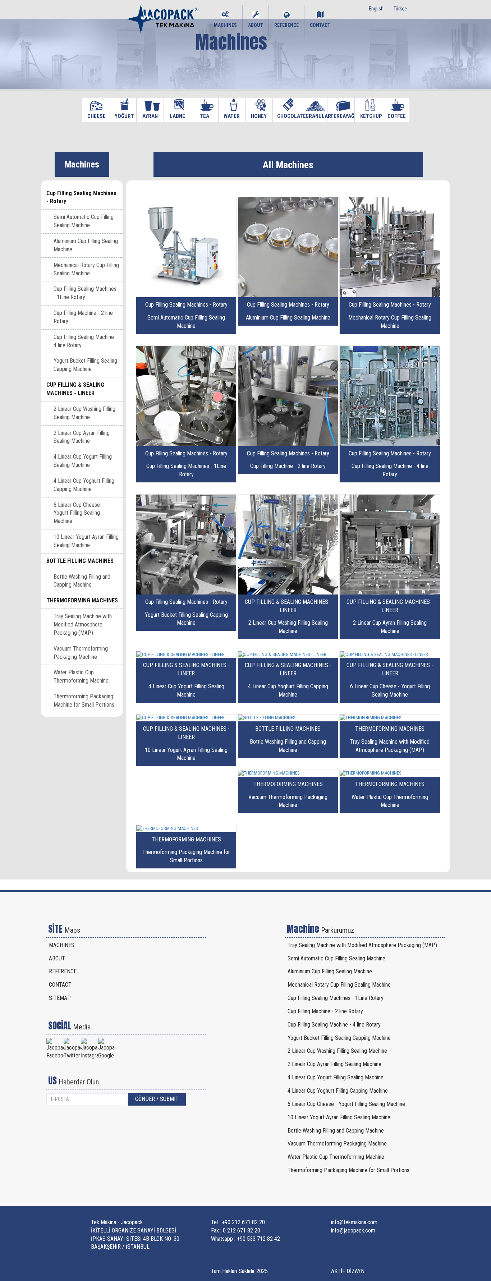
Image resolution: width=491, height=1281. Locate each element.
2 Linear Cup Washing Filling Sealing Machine (84, 413)
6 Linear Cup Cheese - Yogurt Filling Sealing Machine (78, 513)
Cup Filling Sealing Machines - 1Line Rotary (85, 292)
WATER (232, 116)
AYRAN (149, 116)
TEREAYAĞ (339, 116)
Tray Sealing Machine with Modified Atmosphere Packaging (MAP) (83, 624)
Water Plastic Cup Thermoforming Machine (81, 676)
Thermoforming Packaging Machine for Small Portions (84, 700)
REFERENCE (286, 25)
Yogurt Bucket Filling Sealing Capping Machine (85, 364)
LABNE (177, 116)
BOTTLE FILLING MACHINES (80, 560)
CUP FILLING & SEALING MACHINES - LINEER (75, 388)
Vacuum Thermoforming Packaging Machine (81, 652)
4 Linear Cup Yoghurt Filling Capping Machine (84, 484)
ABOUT (255, 25)
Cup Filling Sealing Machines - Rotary (81, 197)
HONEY (259, 116)
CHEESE (95, 116)
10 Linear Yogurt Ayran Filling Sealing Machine (86, 540)
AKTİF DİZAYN (347, 1271)
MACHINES (225, 25)
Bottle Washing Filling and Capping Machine (82, 580)
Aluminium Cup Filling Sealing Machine (86, 245)
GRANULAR (314, 116)
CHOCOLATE (285, 116)
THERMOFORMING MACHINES (82, 600)
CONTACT (320, 25)
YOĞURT (123, 116)
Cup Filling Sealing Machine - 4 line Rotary (85, 341)
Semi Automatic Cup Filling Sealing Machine (84, 221)
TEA (204, 116)
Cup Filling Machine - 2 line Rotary (83, 317)
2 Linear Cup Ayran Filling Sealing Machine (82, 437)
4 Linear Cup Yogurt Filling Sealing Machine (83, 460)
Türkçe (400, 9)
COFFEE (395, 116)
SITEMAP (60, 998)
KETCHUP (368, 116)
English (376, 9)
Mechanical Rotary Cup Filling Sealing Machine (86, 269)
